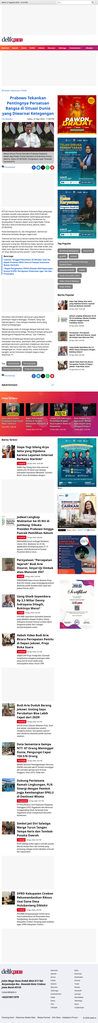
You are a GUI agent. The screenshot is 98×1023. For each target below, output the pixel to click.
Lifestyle (89, 48)
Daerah (15, 48)
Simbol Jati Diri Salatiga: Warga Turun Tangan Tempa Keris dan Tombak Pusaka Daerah (35, 829)
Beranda (5, 90)
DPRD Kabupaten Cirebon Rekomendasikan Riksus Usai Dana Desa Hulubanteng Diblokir (35, 899)
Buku (76, 970)
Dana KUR (87, 250)
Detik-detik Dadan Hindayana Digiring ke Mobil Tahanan (12, 421)
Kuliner (77, 980)
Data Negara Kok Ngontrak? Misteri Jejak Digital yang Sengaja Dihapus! (82, 422)
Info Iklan (56, 1017)
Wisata (77, 987)
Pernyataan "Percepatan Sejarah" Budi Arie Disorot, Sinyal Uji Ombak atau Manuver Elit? (82, 335)
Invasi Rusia (13, 363)
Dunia (23, 48)
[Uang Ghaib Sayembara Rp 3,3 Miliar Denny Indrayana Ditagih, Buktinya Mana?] (62, 351)
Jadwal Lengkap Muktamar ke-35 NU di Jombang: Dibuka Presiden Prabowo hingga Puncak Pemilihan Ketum (82, 319)
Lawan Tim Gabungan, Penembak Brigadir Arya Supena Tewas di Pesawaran (61, 422)
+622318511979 (10, 997)
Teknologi (78, 1001)
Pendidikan (78, 997)
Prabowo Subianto (33, 369)
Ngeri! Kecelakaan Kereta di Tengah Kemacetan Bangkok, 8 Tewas (37, 422)
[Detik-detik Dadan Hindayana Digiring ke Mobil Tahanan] (13, 409)
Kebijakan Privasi (70, 1017)
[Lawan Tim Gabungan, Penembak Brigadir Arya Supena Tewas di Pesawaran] (61, 409)
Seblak (82, 270)
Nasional (5, 48)
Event (53, 1001)
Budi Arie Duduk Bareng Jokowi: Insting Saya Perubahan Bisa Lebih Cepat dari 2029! (34, 711)
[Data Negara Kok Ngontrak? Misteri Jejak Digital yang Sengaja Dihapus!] (85, 409)
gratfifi (63, 256)
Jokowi (73, 256)
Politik (32, 48)
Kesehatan (78, 977)
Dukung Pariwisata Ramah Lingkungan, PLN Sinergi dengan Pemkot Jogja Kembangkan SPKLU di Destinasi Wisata (35, 788)
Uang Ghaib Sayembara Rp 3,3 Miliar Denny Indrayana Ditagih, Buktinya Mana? (82, 349)
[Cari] (93, 2)
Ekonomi (51, 48)
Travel (76, 984)
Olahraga (62, 48)
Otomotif (78, 990)
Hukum (41, 48)
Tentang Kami (8, 1017)
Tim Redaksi (7, 119)
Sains (76, 1004)
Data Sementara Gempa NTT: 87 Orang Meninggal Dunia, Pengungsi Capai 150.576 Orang (35, 750)
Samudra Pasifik (67, 270)
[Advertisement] (49, 22)
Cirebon (21, 910)
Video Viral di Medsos (69, 281)
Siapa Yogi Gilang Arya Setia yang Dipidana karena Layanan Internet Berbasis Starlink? (82, 303)
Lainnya (77, 994)
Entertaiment (74, 48)
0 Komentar (9, 167)
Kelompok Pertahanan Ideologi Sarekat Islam (74, 263)
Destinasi (78, 974)
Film (52, 1004)
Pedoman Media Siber (26, 1017)
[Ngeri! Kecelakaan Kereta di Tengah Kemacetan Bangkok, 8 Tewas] (37, 409)
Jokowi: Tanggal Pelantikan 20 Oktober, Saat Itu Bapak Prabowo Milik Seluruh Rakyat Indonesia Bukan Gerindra (27, 262)
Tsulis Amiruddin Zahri (70, 275)
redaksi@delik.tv (9, 992)
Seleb (53, 997)
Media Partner (43, 1017)
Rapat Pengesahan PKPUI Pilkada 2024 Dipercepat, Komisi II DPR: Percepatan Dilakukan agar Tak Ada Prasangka (28, 271)
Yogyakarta (22, 801)
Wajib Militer (65, 286)
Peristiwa (21, 760)
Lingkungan (79, 1007)
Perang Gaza (29, 363)
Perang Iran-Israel (12, 369)
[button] (75, 47)
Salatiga (21, 840)
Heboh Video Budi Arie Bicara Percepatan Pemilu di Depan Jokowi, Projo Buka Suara (81, 364)
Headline (21, 463)
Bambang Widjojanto (69, 250)
